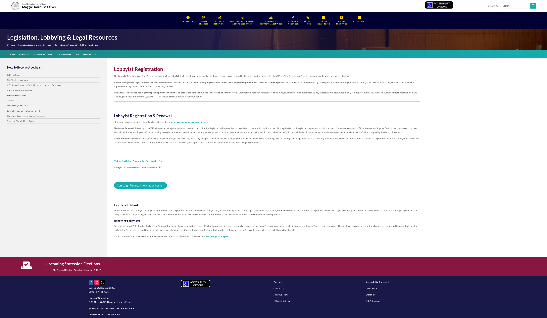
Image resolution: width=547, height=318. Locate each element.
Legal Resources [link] (89, 54)
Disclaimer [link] (371, 294)
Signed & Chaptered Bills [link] (19, 54)
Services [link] (203, 22)
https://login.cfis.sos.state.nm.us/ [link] (190, 122)
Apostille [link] (293, 22)
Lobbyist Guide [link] (13, 75)
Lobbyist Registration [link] (16, 95)
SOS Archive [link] (359, 21)
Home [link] (308, 22)
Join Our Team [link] (281, 294)
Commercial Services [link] (271, 22)
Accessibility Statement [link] (377, 282)
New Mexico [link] (324, 22)
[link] (34, 9)
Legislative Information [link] (42, 54)
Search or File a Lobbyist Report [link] (21, 121)
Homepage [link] (187, 21)
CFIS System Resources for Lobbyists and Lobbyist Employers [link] (34, 85)
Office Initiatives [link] (282, 300)
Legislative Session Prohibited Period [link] (23, 111)
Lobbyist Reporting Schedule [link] (19, 90)
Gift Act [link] (10, 100)
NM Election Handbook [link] (17, 80)
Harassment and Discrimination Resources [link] (26, 116)
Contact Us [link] (493, 6)
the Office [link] (341, 22)
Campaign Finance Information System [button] (140, 185)
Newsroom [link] (371, 288)
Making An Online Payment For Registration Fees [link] (138, 161)
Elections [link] (219, 22)
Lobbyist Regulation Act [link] (17, 105)
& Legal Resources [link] (242, 22)
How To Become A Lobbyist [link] (68, 54)
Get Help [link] (278, 282)
